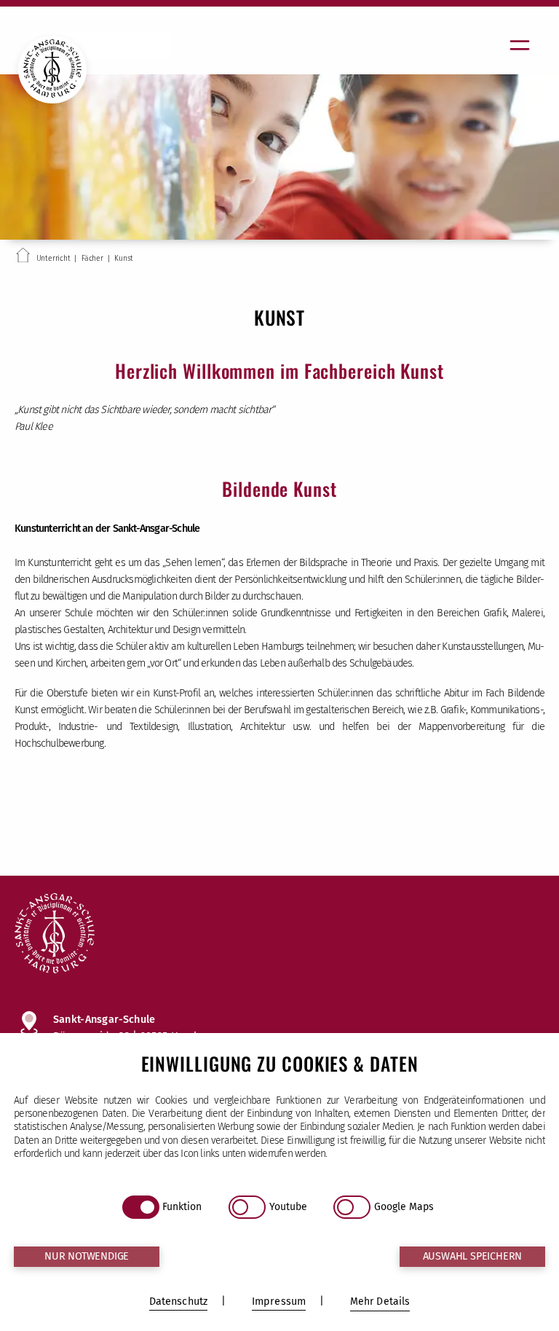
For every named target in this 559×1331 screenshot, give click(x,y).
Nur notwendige (86, 1256)
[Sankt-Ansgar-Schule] (279, 934)
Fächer (92, 258)
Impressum (279, 1301)
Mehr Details (380, 1301)
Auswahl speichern (473, 1256)
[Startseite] (23, 258)
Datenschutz (178, 1301)
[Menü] (519, 45)
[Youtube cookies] (247, 1207)
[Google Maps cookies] (351, 1207)
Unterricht (53, 258)
